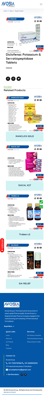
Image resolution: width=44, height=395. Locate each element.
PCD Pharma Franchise (34, 335)
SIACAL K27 (24, 185)
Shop (11, 11)
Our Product (9, 342)
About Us (9, 338)
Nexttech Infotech (10, 392)
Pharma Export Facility (34, 342)
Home (5, 11)
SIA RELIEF (25, 283)
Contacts (8, 348)
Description (8, 87)
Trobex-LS (24, 234)
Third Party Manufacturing (35, 338)
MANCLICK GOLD (25, 136)
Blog (7, 345)
